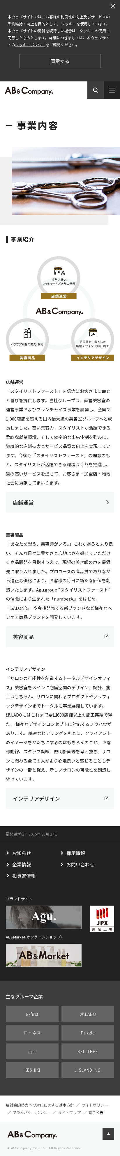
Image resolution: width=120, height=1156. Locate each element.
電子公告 (95, 1112)
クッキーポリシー (30, 44)
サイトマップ (69, 1112)
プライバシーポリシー (31, 1112)
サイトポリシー (95, 1105)
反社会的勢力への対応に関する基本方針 (40, 1105)
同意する (60, 61)
